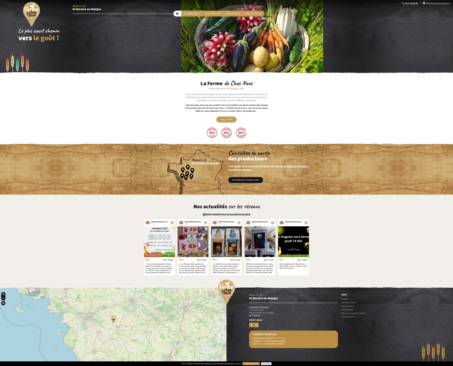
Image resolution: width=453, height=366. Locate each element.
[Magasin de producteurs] (177, 14)
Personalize (266, 364)
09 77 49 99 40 (411, 3)
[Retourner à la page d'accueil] (31, 26)
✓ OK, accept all (251, 364)
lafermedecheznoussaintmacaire (164, 222)
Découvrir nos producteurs (245, 180)
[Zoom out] (3, 298)
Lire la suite (226, 120)
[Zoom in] (3, 294)
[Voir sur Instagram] (172, 222)
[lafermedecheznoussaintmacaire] (147, 222)
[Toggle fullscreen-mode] (3, 303)
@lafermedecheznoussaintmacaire (226, 214)
